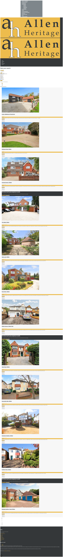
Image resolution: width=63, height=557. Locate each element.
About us (23, 13)
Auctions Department (25, 12)
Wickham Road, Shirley (6, 149)
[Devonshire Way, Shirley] (20, 399)
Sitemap (1, 540)
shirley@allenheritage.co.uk (2, 533)
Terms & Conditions (2, 537)
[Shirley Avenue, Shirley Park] (20, 324)
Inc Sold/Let (2, 79)
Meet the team (24, 14)
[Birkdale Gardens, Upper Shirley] (20, 507)
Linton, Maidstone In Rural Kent (8, 114)
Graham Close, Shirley (6, 469)
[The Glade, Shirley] (20, 220)
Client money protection (2, 538)
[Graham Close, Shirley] (20, 467)
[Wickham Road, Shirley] (20, 147)
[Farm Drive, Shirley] (20, 289)
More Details (3, 187)
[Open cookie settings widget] (1, 556)
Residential (2, 70)
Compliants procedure (2, 539)
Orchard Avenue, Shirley (7, 182)
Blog (23, 15)
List (2, 83)
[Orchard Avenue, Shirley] (20, 180)
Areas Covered (24, 16)
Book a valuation (4, 195)
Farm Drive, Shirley (6, 291)
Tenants (24, 8)
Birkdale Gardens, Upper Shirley (8, 509)
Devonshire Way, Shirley (7, 401)
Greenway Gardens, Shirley (7, 435)
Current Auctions (25, 11)
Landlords (25, 7)
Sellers (24, 5)
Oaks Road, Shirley (6, 367)
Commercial (24, 9)
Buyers (24, 6)
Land (23, 10)
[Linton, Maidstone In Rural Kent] (20, 112)
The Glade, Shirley (5, 222)
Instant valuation (8, 195)
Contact (3, 64)
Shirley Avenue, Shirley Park (7, 326)
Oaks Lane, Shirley (5, 257)
